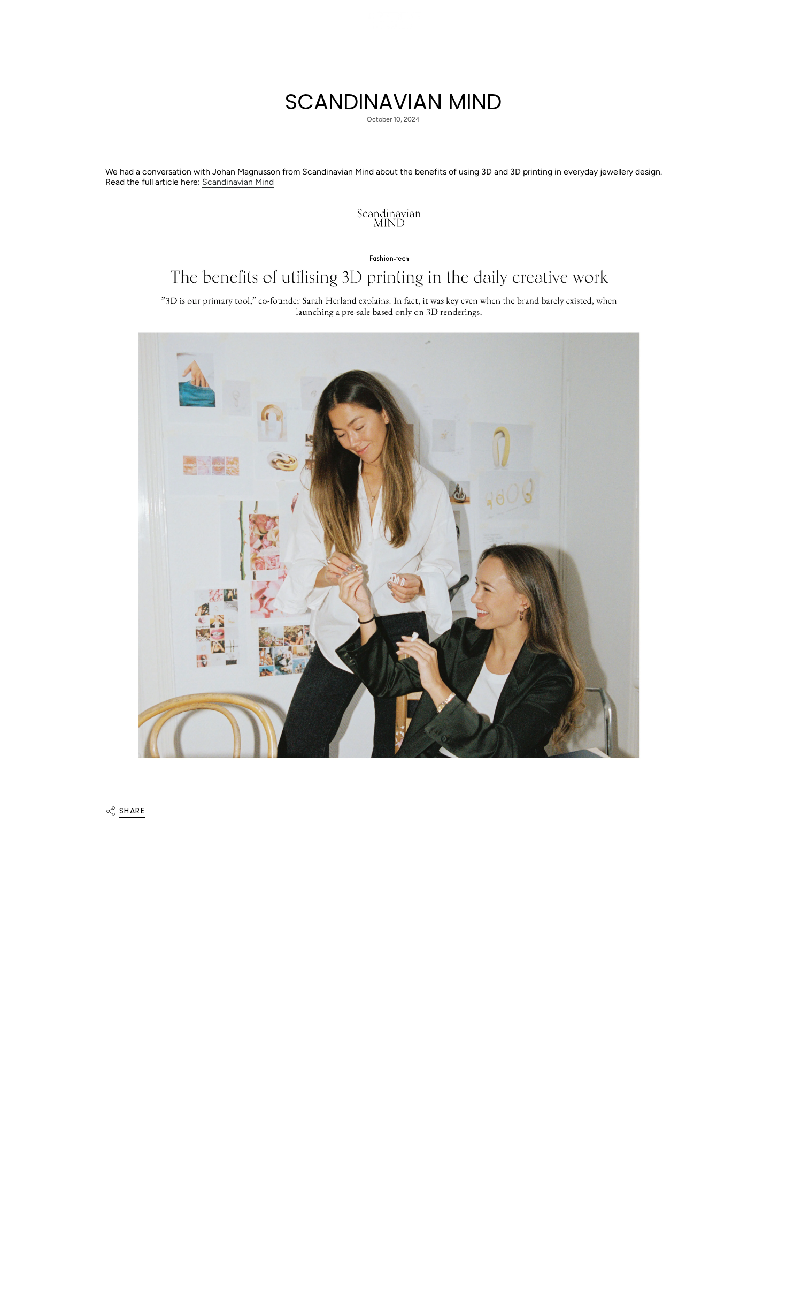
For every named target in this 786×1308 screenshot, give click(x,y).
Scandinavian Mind (238, 182)
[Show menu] (32, 20)
